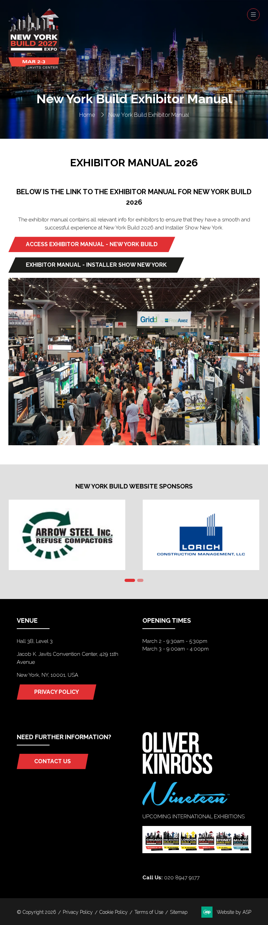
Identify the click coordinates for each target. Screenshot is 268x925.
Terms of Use (148, 912)
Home (87, 115)
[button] (253, 14)
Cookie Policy (113, 912)
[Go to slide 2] (140, 580)
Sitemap (178, 912)
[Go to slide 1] (130, 580)
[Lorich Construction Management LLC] (201, 535)
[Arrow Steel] (67, 535)
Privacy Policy (78, 912)
